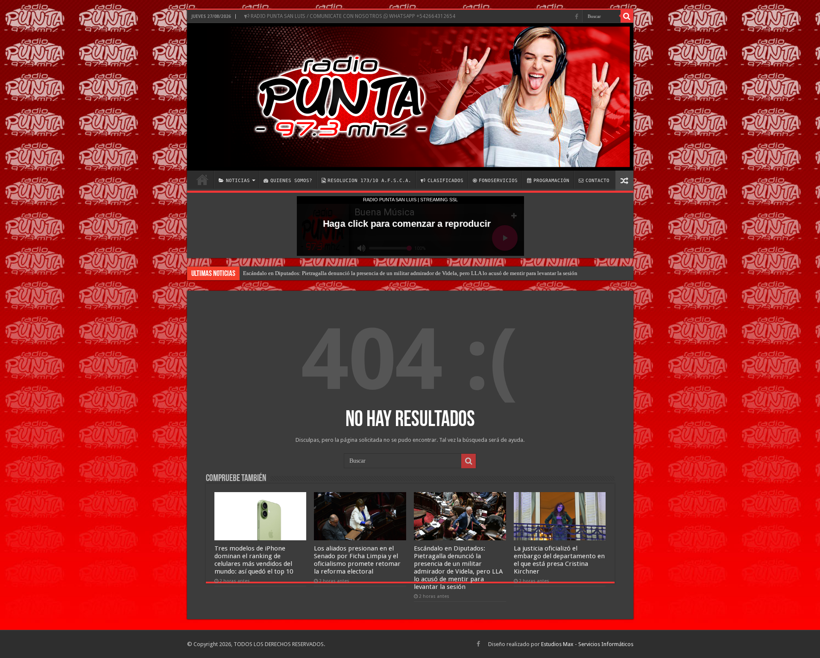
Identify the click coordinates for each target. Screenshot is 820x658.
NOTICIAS (238, 180)
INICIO (202, 179)
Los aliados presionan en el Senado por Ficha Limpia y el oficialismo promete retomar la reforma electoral (357, 560)
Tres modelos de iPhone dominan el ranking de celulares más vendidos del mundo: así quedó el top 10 (253, 560)
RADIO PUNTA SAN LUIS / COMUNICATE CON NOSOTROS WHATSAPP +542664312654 (352, 16)
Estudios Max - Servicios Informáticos (587, 644)
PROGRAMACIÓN (551, 180)
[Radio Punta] (410, 97)
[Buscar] (627, 16)
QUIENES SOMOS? (291, 180)
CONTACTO (597, 180)
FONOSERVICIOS (498, 180)
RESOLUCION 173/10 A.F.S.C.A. (369, 180)
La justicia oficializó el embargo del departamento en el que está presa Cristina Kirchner (559, 560)
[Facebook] (576, 17)
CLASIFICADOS (445, 180)
